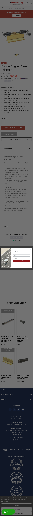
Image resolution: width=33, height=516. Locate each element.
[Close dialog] (31, 249)
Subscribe (22, 260)
